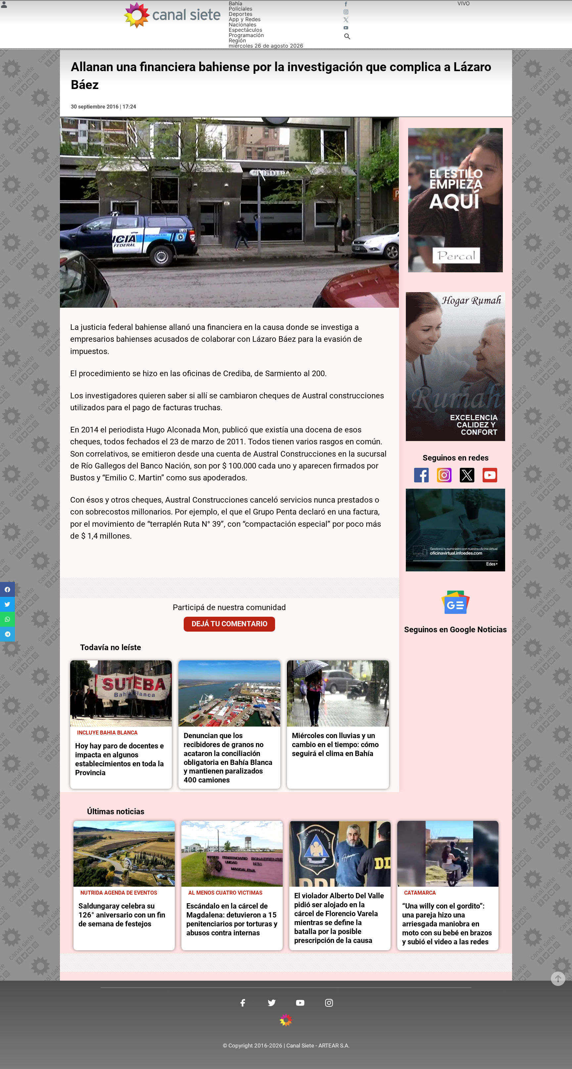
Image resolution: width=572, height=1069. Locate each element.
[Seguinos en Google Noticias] (455, 602)
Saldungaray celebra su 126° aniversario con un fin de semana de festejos (121, 915)
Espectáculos (245, 29)
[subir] (558, 978)
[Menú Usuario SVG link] (4, 6)
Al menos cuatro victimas (225, 893)
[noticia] (121, 693)
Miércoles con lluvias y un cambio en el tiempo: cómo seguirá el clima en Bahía (335, 744)
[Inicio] (171, 15)
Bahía (235, 3)
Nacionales (242, 24)
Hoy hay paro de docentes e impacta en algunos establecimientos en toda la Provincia (119, 759)
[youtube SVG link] (346, 28)
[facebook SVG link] (346, 5)
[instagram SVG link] (346, 13)
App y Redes (245, 19)
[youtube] (490, 475)
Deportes (240, 14)
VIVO (463, 3)
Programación (246, 35)
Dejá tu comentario (229, 623)
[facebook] (421, 475)
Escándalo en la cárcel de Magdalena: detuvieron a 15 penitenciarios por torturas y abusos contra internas (231, 919)
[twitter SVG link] (346, 20)
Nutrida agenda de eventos (118, 893)
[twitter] (467, 475)
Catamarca (420, 893)
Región (237, 40)
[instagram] (444, 475)
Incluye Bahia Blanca (107, 733)
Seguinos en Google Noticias (455, 629)
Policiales (240, 8)
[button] (7, 589)
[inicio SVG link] (286, 1021)
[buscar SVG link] (347, 37)
